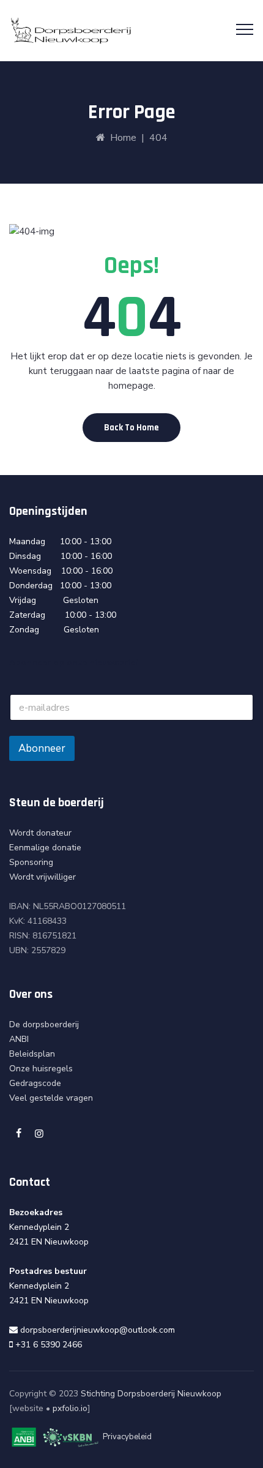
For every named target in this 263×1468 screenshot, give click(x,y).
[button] (131, 427)
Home (120, 137)
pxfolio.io (70, 1408)
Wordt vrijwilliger (42, 877)
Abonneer (41, 748)
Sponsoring (31, 862)
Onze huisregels (41, 1068)
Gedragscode (35, 1083)
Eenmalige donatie (45, 847)
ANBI (19, 1039)
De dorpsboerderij (44, 1024)
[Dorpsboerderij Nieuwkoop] (71, 30)
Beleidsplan (32, 1054)
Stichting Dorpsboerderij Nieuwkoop (151, 1393)
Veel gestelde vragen (51, 1098)
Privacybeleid (127, 1437)
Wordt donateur (40, 833)
